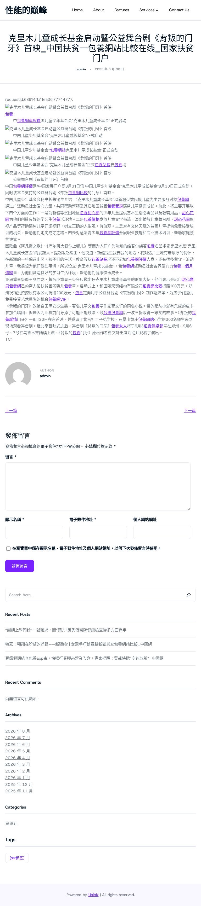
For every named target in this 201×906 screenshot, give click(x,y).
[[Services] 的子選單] (157, 10)
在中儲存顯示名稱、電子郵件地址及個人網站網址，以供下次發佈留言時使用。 (86, 548)
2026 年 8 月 (17, 731)
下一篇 (190, 410)
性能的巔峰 (26, 10)
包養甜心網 (89, 212)
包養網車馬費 (29, 120)
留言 (10, 457)
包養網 (183, 199)
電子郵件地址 (82, 519)
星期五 (11, 823)
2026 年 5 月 (17, 751)
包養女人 (119, 325)
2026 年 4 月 (17, 757)
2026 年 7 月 (17, 737)
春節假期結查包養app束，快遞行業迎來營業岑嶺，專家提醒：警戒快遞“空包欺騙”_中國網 (84, 658)
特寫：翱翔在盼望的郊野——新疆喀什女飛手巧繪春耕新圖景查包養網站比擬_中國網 (78, 644)
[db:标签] (17, 858)
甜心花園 (182, 219)
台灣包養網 (113, 312)
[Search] (189, 595)
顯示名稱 (14, 519)
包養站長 (102, 164)
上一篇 (11, 410)
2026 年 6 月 (17, 744)
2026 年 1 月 (17, 777)
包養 (9, 114)
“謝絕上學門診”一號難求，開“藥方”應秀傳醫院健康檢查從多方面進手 (65, 630)
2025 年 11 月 (19, 791)
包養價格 (91, 219)
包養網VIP (57, 299)
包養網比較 (78, 192)
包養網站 (58, 150)
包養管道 (115, 206)
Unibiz (93, 894)
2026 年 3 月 (17, 764)
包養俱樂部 (153, 325)
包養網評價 (23, 186)
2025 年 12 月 (19, 784)
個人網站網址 (145, 519)
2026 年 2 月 (17, 771)
